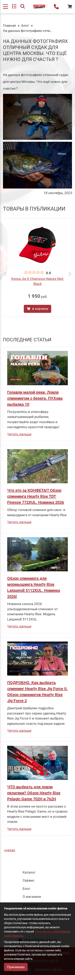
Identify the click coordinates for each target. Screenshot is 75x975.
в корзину (40, 309)
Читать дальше (19, 434)
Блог (25, 25)
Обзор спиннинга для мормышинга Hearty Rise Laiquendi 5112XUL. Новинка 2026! (33, 587)
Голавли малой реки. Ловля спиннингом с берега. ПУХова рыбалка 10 (35, 398)
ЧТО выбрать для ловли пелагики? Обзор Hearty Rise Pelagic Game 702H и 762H (33, 792)
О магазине (32, 897)
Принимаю (16, 967)
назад (10, 850)
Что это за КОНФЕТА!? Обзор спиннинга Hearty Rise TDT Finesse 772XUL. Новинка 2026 (35, 496)
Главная (9, 25)
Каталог (29, 872)
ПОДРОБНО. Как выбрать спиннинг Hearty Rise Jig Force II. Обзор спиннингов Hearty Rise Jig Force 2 (37, 691)
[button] (5, 274)
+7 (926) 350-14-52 (56, 6)
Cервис (28, 880)
